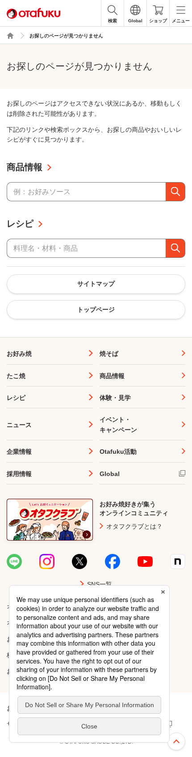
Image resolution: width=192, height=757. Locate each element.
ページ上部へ (176, 741)
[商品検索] (175, 191)
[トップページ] (10, 36)
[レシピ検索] (175, 248)
